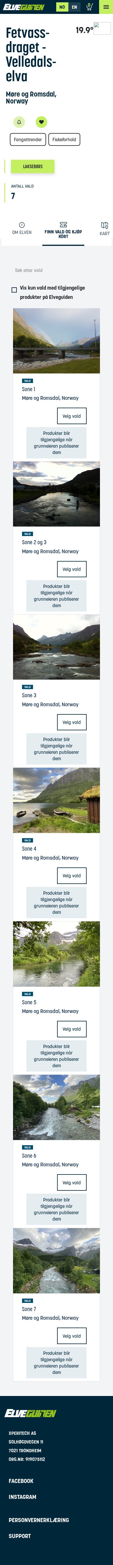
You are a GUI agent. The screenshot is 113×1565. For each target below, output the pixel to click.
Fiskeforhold (64, 139)
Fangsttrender (28, 139)
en (74, 7)
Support (20, 1536)
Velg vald (72, 416)
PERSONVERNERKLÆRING (39, 1520)
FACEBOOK (21, 1481)
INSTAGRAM (22, 1497)
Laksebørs (33, 166)
